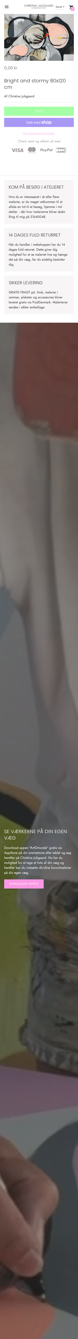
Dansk (59, 7)
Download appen (23, 884)
